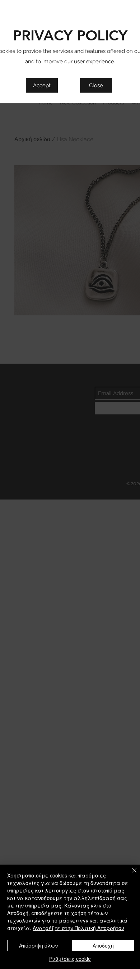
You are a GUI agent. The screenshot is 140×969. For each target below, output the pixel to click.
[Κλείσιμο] (130, 874)
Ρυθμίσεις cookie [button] (70, 958)
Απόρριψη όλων (38, 945)
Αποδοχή (103, 945)
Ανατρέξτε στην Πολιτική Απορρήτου (78, 927)
